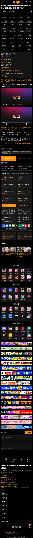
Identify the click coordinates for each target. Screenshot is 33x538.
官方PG (12, 21)
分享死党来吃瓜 (25, 158)
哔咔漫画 (29, 46)
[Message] (29, 225)
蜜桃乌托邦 (28, 31)
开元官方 (29, 24)
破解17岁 (28, 35)
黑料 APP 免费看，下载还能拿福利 (11, 70)
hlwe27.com (5, 56)
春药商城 (20, 17)
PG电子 (4, 24)
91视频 (12, 49)
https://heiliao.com (6, 62)
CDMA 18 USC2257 (21, 537)
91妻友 (28, 42)
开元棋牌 (20, 21)
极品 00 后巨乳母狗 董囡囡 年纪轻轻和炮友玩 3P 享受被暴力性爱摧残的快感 (16, 152)
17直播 (12, 24)
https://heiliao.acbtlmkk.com (8, 486)
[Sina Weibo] (25, 225)
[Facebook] (7, 225)
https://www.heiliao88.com (8, 482)
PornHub (4, 42)
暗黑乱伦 (20, 35)
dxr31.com (20, 186)
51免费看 (12, 35)
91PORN (20, 38)
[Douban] (19, 225)
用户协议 (9, 537)
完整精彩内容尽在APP (8, 158)
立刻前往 (20, 193)
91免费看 (4, 35)
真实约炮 (12, 17)
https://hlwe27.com (6, 477)
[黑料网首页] (16, 2)
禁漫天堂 (20, 42)
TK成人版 (28, 38)
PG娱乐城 (4, 21)
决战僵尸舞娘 (20, 31)
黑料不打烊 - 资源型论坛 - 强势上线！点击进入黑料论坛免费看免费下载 (16, 81)
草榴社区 (4, 46)
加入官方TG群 (8, 205)
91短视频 (12, 38)
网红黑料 (3, 14)
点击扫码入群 (21, 200)
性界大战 (12, 31)
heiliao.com (21, 180)
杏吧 (4, 49)
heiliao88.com (5, 67)
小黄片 (20, 46)
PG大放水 (28, 28)
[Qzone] (22, 225)
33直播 (4, 31)
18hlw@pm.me (6, 76)
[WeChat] (13, 225)
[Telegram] (10, 225)
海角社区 (4, 38)
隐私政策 (14, 537)
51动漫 (20, 49)
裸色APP (29, 49)
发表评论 (28, 432)
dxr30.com (5, 186)
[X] (16, 225)
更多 (29, 244)
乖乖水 (28, 17)
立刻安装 (4, 193)
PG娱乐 (20, 24)
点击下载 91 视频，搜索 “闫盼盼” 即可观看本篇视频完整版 (16, 144)
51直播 (20, 28)
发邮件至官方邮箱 (24, 205)
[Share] (3, 225)
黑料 (3, 148)
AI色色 (12, 46)
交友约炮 (4, 17)
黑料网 (9, 148)
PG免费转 (12, 28)
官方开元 (29, 21)
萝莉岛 (12, 42)
